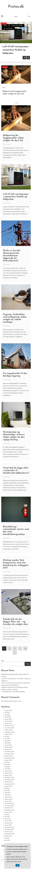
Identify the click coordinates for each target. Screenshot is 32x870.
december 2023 (9, 777)
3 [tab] (17, 102)
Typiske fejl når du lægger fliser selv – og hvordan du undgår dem (15, 621)
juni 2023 (7, 790)
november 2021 (9, 829)
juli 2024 (7, 762)
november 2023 (9, 779)
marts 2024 (8, 771)
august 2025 (8, 734)
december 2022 (9, 803)
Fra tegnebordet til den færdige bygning (13, 691)
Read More (10, 57)
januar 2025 (8, 749)
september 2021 (10, 834)
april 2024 (8, 769)
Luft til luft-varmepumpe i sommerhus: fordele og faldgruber (16, 50)
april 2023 (8, 795)
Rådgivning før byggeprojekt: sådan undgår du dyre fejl (13, 138)
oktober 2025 (9, 730)
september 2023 (10, 784)
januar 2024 (8, 775)
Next (28, 57)
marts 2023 (8, 797)
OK (17, 865)
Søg (2, 660)
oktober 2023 (9, 782)
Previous (24, 57)
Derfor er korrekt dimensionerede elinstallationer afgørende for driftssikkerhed (11, 255)
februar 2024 (8, 773)
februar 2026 (8, 721)
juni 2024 (7, 764)
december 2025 (9, 725)
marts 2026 (8, 719)
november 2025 (9, 728)
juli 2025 (7, 736)
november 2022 (9, 805)
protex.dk (9, 28)
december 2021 (9, 827)
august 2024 (8, 760)
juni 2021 (7, 840)
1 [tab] (14, 102)
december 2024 (9, 751)
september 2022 (10, 810)
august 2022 (8, 812)
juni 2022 (7, 816)
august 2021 (8, 836)
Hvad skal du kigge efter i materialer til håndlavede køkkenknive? (16, 470)
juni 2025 (7, 738)
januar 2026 (8, 723)
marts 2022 (8, 821)
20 (25, 648)
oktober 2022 (9, 808)
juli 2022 (7, 814)
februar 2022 (8, 823)
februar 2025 (8, 747)
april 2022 (8, 818)
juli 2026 (7, 712)
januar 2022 (8, 825)
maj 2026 (7, 715)
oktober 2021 (9, 831)
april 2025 (8, 743)
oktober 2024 (9, 756)
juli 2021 (7, 838)
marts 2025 (8, 745)
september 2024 (10, 758)
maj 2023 (7, 792)
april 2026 (8, 717)
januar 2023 (8, 801)
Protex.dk (16, 7)
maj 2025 (7, 741)
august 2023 (8, 786)
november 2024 (9, 754)
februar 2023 (8, 799)
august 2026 (8, 710)
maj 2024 (7, 767)
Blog (5, 25)
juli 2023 (7, 788)
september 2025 (10, 732)
